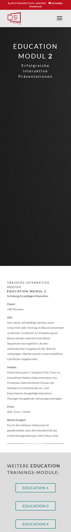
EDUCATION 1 (35, 488)
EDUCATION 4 (35, 524)
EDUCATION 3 (35, 506)
